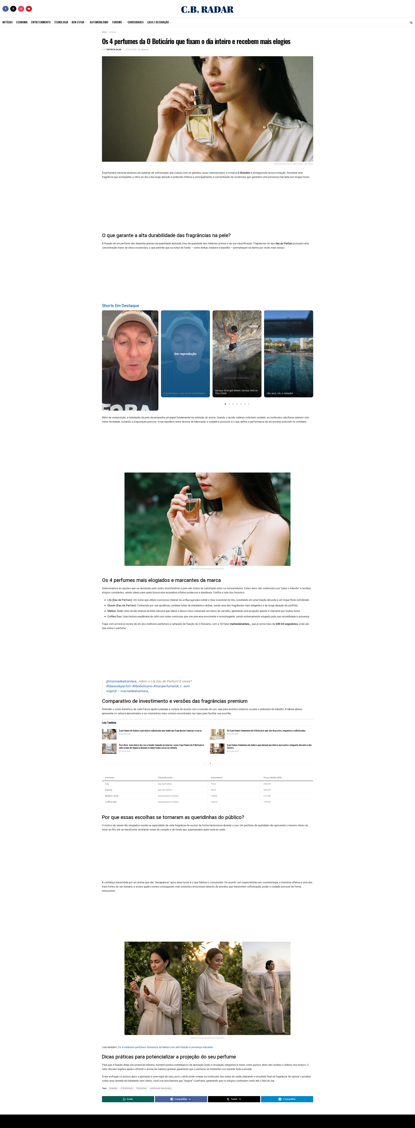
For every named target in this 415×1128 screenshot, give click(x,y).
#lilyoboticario (142, 686)
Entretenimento (41, 22)
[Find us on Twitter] (13, 9)
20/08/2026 (125, 734)
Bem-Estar (78, 22)
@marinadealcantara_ (122, 681)
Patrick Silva (114, 49)
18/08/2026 (233, 751)
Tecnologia (61, 22)
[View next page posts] (210, 763)
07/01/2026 (131, 49)
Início (104, 32)
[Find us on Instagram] (21, 9)
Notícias (7, 22)
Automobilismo (99, 22)
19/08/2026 (125, 751)
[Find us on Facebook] (5, 9)
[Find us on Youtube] (29, 9)
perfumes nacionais (160, 1088)
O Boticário (127, 1088)
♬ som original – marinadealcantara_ (148, 688)
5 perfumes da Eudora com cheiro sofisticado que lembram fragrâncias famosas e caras (160, 730)
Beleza (112, 32)
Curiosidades (136, 22)
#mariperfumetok (165, 686)
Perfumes (141, 1088)
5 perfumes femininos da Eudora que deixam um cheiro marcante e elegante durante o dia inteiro (269, 746)
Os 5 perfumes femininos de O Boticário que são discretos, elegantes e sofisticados (266, 730)
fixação (113, 1088)
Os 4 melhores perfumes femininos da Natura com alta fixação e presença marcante (165, 1047)
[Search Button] (411, 22)
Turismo (117, 22)
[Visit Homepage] (207, 9)
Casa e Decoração (158, 22)
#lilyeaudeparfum (118, 686)
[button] (225, 404)
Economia (22, 22)
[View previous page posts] (204, 763)
